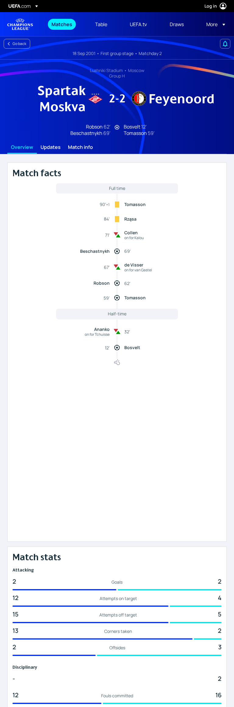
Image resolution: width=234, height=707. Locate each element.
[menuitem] (66, 24)
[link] (62, 24)
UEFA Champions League (20, 24)
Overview (22, 147)
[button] (213, 24)
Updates (51, 147)
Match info (80, 147)
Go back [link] (19, 43)
